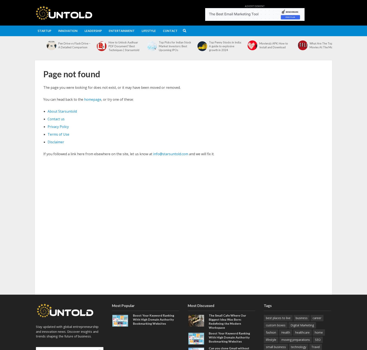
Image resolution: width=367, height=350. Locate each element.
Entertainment (122, 31)
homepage (92, 99)
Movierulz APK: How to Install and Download (262, 45)
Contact (170, 31)
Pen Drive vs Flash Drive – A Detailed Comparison (63, 45)
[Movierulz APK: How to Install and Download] (241, 45)
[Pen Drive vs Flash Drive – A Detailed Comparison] (39, 45)
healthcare (302, 332)
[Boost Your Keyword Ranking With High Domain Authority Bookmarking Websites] (120, 320)
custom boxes (275, 325)
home (319, 332)
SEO (318, 340)
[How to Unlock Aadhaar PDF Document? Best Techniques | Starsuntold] (90, 46)
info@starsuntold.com (170, 154)
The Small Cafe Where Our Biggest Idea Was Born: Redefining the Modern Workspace (227, 321)
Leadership (93, 31)
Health (285, 332)
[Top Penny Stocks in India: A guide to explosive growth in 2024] (190, 46)
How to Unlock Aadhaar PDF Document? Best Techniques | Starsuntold (112, 46)
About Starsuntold (62, 111)
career (317, 318)
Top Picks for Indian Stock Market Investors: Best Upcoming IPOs (163, 46)
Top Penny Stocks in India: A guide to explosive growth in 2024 (213, 46)
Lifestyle (149, 31)
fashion (271, 332)
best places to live (278, 318)
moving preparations (295, 340)
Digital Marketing (302, 325)
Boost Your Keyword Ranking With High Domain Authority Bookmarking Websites (153, 319)
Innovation (68, 31)
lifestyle (271, 340)
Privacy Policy (58, 126)
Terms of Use (58, 134)
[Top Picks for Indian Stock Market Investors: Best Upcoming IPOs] (140, 46)
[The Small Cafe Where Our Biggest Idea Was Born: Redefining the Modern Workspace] (196, 320)
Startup (44, 31)
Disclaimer (56, 142)
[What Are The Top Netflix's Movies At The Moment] (291, 45)
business (302, 318)
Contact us (56, 119)
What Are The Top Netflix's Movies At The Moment (315, 45)
